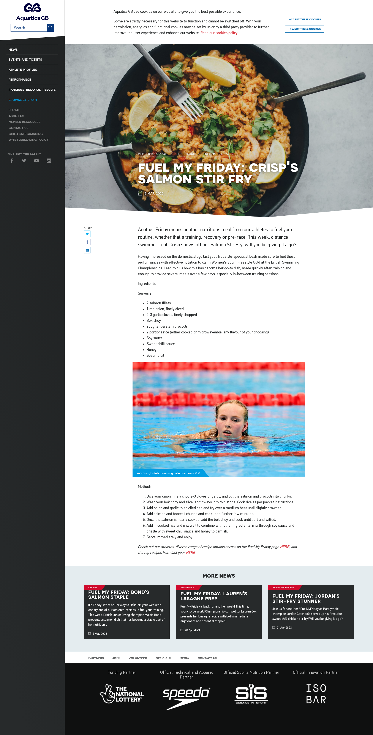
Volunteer (138, 658)
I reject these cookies (305, 28)
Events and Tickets (25, 59)
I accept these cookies (304, 19)
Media (184, 658)
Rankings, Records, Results (32, 89)
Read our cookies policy (219, 33)
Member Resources (153, 153)
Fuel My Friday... (217, 153)
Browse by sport (23, 100)
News (13, 49)
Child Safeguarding (26, 134)
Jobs (116, 658)
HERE (284, 547)
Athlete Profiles (23, 69)
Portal (14, 110)
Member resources (25, 122)
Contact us (18, 128)
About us (16, 116)
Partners (96, 658)
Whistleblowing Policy (29, 139)
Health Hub (186, 153)
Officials (163, 658)
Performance (20, 79)
